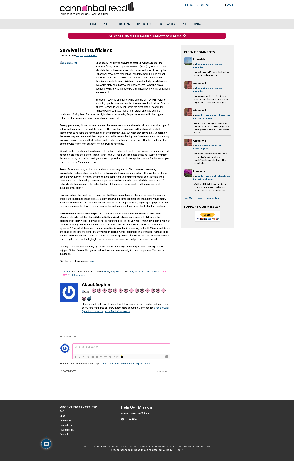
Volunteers (65, 420)
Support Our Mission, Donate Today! (79, 406)
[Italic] (80, 356)
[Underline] (84, 356)
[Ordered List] (92, 356)
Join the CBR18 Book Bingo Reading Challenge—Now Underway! (145, 35)
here (92, 261)
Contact (64, 434)
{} (114, 356)
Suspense (116, 272)
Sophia (156, 272)
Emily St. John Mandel (140, 272)
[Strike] (88, 356)
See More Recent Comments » (201, 198)
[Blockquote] (101, 356)
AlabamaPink (67, 429)
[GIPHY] (122, 356)
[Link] (110, 356)
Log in (230, 4)
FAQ (62, 411)
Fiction (105, 272)
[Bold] (75, 356)
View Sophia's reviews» (117, 311)
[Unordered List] (97, 356)
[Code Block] (105, 356)
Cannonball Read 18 (97, 6)
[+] (118, 356)
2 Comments (90, 55)
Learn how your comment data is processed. (126, 363)
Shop (62, 415)
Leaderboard (66, 425)
